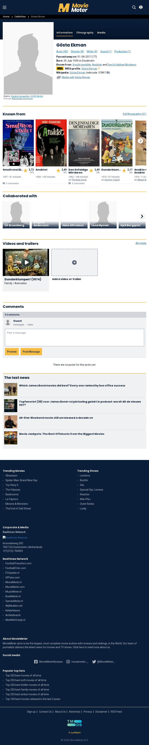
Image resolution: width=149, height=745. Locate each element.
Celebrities (20, 16)
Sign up (31, 711)
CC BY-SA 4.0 (37, 96)
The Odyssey (12, 489)
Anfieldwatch (13, 615)
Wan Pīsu (85, 499)
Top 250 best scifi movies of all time (25, 680)
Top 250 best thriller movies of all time (27, 684)
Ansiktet (97, 64)
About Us (60, 711)
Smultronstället (82, 64)
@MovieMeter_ (106, 661)
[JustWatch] (74, 733)
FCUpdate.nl (12, 572)
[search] (134, 7)
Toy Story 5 (11, 485)
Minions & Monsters (16, 503)
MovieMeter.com (15, 586)
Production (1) (122, 51)
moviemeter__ (79, 661)
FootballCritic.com (15, 568)
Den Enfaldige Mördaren (122, 64)
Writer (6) (92, 51)
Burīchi (84, 480)
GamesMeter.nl (14, 601)
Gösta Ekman (89, 68)
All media (141, 243)
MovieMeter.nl (13, 582)
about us (105, 647)
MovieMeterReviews (51, 661)
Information (65, 32)
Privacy (88, 711)
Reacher (85, 494)
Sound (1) (106, 51)
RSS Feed (116, 711)
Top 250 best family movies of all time (27, 689)
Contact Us (45, 711)
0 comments (12, 314)
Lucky (83, 508)
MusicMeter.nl (13, 591)
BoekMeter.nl (13, 596)
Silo (82, 485)
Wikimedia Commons (22, 98)
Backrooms (12, 494)
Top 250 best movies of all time (23, 675)
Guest (17, 321)
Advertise (74, 711)
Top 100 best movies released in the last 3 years (32, 699)
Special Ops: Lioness (91, 489)
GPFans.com (12, 577)
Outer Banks (87, 503)
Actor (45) (62, 51)
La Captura (11, 499)
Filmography (84, 32)
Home (6, 16)
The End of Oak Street (18, 508)
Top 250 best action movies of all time (27, 694)
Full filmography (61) (134, 113)
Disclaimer (101, 711)
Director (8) (77, 51)
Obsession (11, 475)
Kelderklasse (12, 610)
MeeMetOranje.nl (15, 619)
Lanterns (85, 475)
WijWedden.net (14, 605)
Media (101, 32)
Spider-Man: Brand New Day (21, 480)
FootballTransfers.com (18, 563)
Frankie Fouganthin (20, 96)
